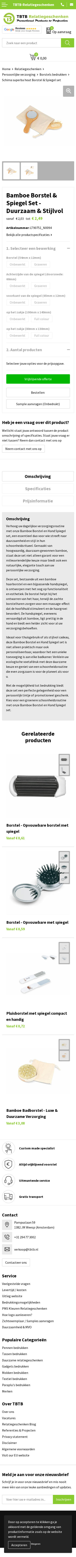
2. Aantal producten (24, 349)
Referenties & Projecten (18, 1430)
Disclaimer (9, 1443)
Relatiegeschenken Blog (19, 1424)
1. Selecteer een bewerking (31, 248)
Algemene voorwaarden (18, 1449)
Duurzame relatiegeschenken (22, 1360)
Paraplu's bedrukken (16, 1385)
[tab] (38, 476)
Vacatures (9, 1418)
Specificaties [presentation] (38, 488)
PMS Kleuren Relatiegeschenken (24, 1308)
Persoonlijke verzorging (18, 74)
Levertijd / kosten (14, 1290)
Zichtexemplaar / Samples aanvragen (28, 1321)
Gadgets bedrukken (15, 1366)
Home (6, 69)
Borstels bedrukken (53, 74)
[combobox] (31, 42)
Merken (7, 1391)
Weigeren (36, 1543)
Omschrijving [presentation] (38, 476)
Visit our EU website (15, 1455)
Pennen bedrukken (15, 1348)
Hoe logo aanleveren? (17, 1315)
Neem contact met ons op (23, 449)
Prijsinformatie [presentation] (38, 501)
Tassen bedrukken (14, 1354)
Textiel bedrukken (14, 1379)
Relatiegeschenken (28, 69)
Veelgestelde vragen (16, 1284)
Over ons (8, 1412)
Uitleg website (12, 1296)
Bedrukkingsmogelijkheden (21, 1302)
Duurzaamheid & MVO (17, 1327)
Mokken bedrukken (15, 1373)
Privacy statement (15, 1437)
